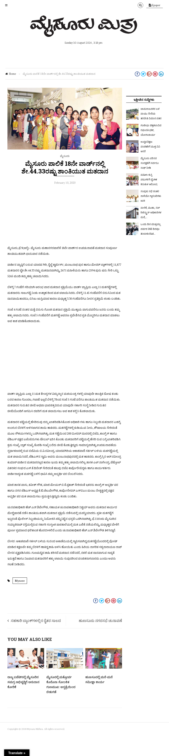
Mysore (20, 581)
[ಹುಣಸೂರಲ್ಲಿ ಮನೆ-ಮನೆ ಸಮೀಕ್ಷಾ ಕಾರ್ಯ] (103, 668)
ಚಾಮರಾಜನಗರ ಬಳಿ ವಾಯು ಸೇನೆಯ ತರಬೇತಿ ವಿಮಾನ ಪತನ (151, 113)
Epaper (155, 5)
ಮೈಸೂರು (64, 156)
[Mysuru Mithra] (84, 32)
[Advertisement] (64, 216)
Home (12, 74)
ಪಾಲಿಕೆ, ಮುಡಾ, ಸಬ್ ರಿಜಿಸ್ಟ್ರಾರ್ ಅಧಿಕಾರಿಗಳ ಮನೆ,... (151, 212)
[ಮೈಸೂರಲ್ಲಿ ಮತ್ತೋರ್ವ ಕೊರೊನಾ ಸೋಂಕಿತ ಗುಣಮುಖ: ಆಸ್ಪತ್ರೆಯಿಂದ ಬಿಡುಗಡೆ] (64, 668)
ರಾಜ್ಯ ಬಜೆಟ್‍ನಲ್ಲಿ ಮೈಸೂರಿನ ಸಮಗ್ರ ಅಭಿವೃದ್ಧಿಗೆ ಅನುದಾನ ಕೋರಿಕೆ (23, 682)
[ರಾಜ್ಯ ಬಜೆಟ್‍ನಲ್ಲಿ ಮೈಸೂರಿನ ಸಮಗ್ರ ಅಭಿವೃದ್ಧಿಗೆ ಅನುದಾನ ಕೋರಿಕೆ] (25, 668)
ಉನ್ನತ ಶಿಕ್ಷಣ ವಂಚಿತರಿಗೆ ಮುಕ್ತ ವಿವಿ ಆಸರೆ (150, 146)
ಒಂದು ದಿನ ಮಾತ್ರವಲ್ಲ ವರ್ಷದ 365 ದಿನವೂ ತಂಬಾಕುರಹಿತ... (151, 228)
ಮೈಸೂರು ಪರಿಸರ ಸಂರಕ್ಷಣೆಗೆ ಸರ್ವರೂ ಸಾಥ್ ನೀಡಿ (150, 163)
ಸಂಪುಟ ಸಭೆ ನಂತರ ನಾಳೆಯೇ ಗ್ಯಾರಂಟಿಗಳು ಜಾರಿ (151, 195)
